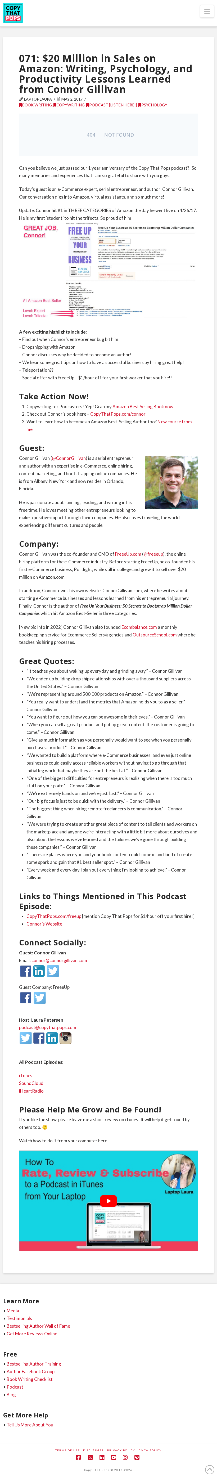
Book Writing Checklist (30, 1379)
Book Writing (37, 105)
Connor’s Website (44, 924)
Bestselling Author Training (34, 1364)
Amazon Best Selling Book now (142, 406)
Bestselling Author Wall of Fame (38, 1326)
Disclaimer (93, 1450)
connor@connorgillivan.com (59, 960)
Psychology (154, 105)
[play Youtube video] (108, 1201)
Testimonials (19, 1318)
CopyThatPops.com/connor (118, 414)
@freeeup (153, 554)
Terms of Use (67, 1450)
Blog (11, 1394)
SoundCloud (31, 1083)
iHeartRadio (31, 1091)
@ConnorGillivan (69, 458)
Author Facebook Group (31, 1371)
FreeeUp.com (128, 554)
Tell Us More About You (30, 1424)
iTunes (25, 1075)
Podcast (15, 1387)
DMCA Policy (150, 1450)
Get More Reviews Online (32, 1333)
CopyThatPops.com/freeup (53, 916)
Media (13, 1310)
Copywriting (70, 105)
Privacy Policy (121, 1450)
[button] (207, 11)
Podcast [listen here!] (113, 105)
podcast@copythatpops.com (47, 1027)
